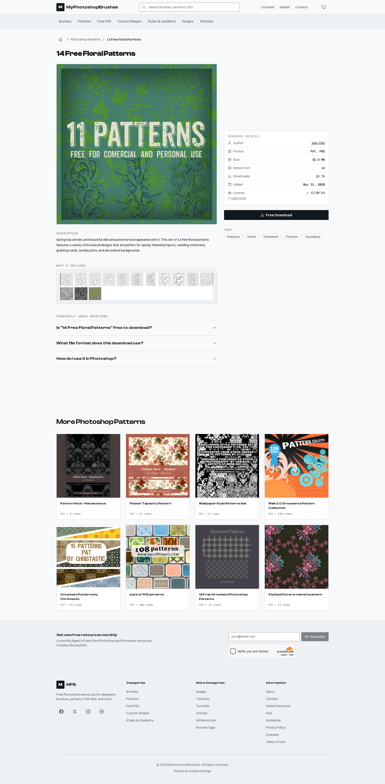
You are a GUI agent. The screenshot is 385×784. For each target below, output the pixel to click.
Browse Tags (205, 727)
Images (187, 21)
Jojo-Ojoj (318, 143)
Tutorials (267, 7)
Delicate (233, 237)
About (270, 692)
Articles (201, 713)
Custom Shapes (129, 21)
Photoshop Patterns (86, 39)
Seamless (312, 237)
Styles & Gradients (162, 21)
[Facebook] (61, 712)
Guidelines (273, 720)
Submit (285, 7)
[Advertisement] (276, 92)
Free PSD (104, 21)
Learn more (238, 198)
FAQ (269, 713)
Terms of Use (275, 742)
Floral (251, 237)
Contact (301, 7)
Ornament (270, 237)
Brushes (65, 21)
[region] (136, 144)
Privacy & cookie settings (192, 771)
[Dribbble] (102, 712)
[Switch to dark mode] (324, 7)
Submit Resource (278, 706)
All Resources (206, 720)
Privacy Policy (275, 727)
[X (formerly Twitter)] (75, 712)
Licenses (272, 735)
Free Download (279, 215)
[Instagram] (88, 712)
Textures (206, 21)
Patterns (84, 21)
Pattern (292, 237)
